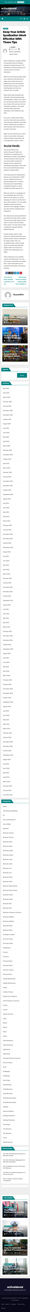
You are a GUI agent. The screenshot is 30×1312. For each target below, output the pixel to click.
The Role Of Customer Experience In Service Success (14, 1269)
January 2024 (7, 477)
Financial (6, 956)
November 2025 (8, 415)
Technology (6, 1124)
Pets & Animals (7, 1062)
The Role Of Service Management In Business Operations (14, 1231)
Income (5, 1005)
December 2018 (8, 742)
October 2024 (7, 459)
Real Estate (6, 1080)
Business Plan (7, 903)
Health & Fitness (8, 992)
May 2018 (6, 772)
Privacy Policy (21, 1304)
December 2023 (8, 481)
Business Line (7, 868)
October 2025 (7, 419)
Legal (4, 1018)
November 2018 (8, 746)
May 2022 (6, 565)
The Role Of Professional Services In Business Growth (14, 1212)
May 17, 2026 (9, 1252)
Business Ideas (7, 841)
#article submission (15, 51)
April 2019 (6, 724)
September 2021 (8, 600)
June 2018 (6, 768)
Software (5, 1107)
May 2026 (6, 388)
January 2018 (7, 790)
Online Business (8, 1040)
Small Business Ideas (9, 1098)
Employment (7, 948)
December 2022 (8, 534)
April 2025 (6, 441)
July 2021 (6, 609)
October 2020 (7, 644)
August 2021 (7, 605)
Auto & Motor (7, 824)
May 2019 (6, 719)
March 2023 (6, 521)
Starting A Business (9, 1115)
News (4, 1031)
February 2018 (7, 786)
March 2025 (6, 446)
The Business (7, 1129)
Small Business (7, 1089)
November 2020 (8, 640)
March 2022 (6, 574)
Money (5, 1023)
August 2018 (7, 759)
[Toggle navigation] (27, 18)
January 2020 (7, 684)
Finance (5, 952)
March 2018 (6, 781)
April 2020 (6, 671)
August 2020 (7, 653)
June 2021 (6, 613)
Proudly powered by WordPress (9, 1298)
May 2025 (6, 437)
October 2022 (7, 543)
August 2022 (7, 552)
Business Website (8, 917)
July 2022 (6, 556)
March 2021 (6, 627)
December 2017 (8, 795)
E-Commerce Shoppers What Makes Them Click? (13, 356)
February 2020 (7, 680)
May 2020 (6, 666)
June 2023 (6, 507)
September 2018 (8, 755)
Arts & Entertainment (9, 819)
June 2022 (6, 560)
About (5, 806)
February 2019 (7, 733)
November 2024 (8, 454)
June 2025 (6, 432)
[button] (21, 18)
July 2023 (6, 503)
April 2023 (6, 516)
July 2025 (6, 428)
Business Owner (8, 895)
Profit (4, 1067)
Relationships (7, 1084)
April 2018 (6, 777)
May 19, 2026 (9, 1234)
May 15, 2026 (9, 1271)
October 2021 (7, 596)
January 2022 (7, 583)
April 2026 (6, 393)
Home (2, 1304)
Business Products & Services (12, 912)
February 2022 (7, 578)
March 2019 (6, 728)
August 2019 (7, 706)
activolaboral (8, 8)
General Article (7, 974)
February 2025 (7, 450)
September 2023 (8, 494)
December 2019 (8, 689)
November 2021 (8, 591)
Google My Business (9, 978)
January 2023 (7, 530)
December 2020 (8, 636)
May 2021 (6, 618)
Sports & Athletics (8, 1111)
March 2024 (6, 468)
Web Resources (8, 1142)
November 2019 (8, 693)
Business (5, 28)
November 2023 (8, 485)
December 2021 (8, 587)
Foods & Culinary (8, 970)
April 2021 (6, 622)
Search (5, 369)
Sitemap (3, 1308)
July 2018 (6, 764)
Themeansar (16, 1300)
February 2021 (7, 631)
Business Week (7, 925)
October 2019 (7, 697)
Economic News (8, 939)
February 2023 (7, 525)
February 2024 (7, 472)
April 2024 (6, 463)
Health (5, 987)
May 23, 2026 (9, 1215)
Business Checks (8, 833)
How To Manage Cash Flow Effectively (14, 318)
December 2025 (8, 410)
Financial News (7, 961)
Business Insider (8, 850)
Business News (7, 877)
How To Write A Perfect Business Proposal (12, 337)
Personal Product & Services (11, 1058)
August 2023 (7, 499)
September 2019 (8, 702)
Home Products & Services (11, 1001)
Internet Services (8, 1014)
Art (4, 815)
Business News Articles (10, 886)
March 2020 (6, 675)
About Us (7, 1304)
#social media (13, 54)
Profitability (6, 1071)
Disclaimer (13, 1304)
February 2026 (7, 401)
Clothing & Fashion (9, 934)
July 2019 (6, 711)
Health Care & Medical (10, 996)
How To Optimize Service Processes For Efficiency (14, 1250)
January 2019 (7, 737)
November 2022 (8, 538)
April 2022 (6, 569)
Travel (5, 1137)
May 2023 (6, 512)
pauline (13, 47)
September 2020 (8, 649)
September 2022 (8, 547)
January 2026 (7, 406)
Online (5, 1036)
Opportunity (6, 1049)
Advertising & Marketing (10, 811)
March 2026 (6, 397)
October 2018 (7, 750)
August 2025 (7, 423)
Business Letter (7, 859)
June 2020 (6, 662)
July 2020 (6, 658)
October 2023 (7, 490)
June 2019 (6, 715)
